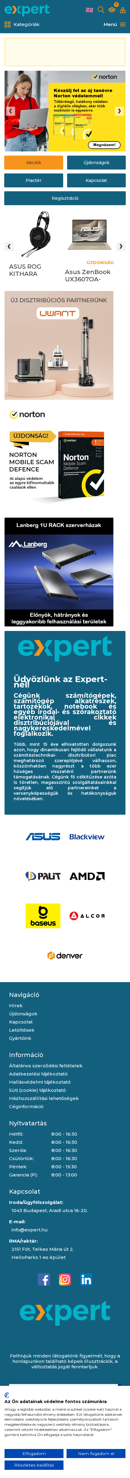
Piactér (33, 180)
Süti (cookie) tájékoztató (37, 1090)
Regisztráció (65, 198)
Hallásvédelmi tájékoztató (40, 1082)
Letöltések (21, 1030)
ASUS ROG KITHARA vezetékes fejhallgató (26, 270)
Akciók (33, 162)
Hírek (16, 1005)
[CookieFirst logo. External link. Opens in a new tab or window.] (7, 1395)
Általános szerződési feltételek (46, 1066)
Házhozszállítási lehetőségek (44, 1098)
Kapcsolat (96, 180)
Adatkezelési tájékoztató (38, 1074)
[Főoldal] (27, 10)
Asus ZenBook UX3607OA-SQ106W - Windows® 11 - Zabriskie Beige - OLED (89, 275)
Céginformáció (26, 1106)
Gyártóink (20, 1038)
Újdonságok (96, 162)
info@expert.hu (29, 1230)
